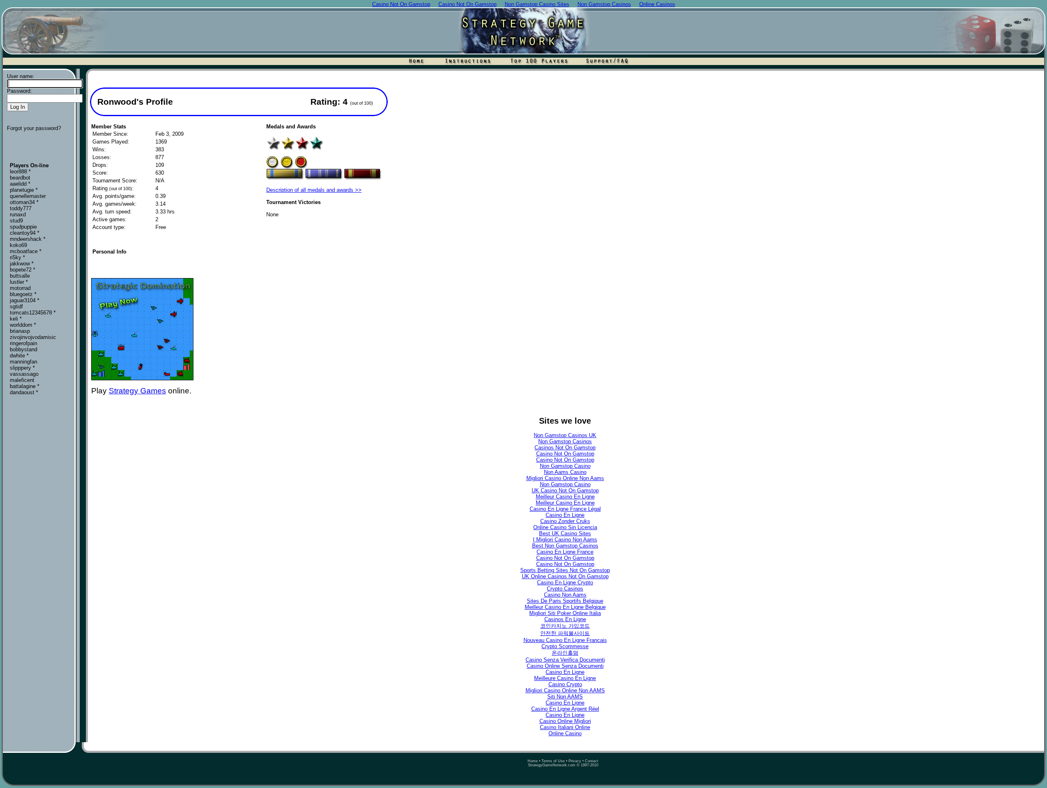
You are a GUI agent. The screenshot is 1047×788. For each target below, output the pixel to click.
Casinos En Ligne (565, 619)
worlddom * (23, 325)
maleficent (22, 380)
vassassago (24, 374)
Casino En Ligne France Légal (565, 509)
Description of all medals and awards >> (314, 190)
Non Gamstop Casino (565, 466)
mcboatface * (25, 251)
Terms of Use (553, 761)
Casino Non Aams (565, 595)
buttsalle (20, 276)
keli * (16, 319)
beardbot (20, 178)
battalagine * (24, 386)
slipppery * (22, 368)
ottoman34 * (24, 202)
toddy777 (20, 208)
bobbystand (23, 349)
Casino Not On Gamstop (565, 454)
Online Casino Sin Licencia (565, 527)
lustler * (19, 282)
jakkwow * (22, 263)
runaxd (18, 214)
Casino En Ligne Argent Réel (565, 709)
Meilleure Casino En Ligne (565, 678)
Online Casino (565, 733)
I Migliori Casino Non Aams (565, 540)
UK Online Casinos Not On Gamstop (565, 576)
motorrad (20, 288)
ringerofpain (23, 343)
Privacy (574, 761)
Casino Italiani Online (565, 727)
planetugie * (24, 190)
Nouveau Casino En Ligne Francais (565, 640)
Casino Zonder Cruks (565, 521)
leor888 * (20, 171)
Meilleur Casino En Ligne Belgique (565, 607)
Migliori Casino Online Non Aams (565, 478)
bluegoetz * (23, 294)
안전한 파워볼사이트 (565, 633)
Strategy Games (137, 390)
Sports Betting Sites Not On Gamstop (565, 570)
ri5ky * (17, 257)
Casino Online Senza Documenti (565, 666)
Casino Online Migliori (565, 721)
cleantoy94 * (24, 233)
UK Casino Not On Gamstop (565, 490)
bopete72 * (22, 270)
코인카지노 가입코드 (565, 626)
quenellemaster (28, 196)
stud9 (16, 221)
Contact (591, 761)
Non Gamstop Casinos (565, 441)
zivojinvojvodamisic (33, 337)
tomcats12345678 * (33, 313)
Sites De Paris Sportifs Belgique (565, 601)
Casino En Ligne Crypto (565, 582)
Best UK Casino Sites (565, 533)
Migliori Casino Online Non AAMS (565, 690)
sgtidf (16, 306)
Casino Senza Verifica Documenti (565, 660)
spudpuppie (23, 227)
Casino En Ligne (565, 515)
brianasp (20, 331)
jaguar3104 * (24, 300)
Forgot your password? (34, 128)
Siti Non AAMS (565, 697)
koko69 (18, 245)
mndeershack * (27, 239)
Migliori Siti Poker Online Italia (565, 613)
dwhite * (19, 355)
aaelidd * (20, 184)
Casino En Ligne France (565, 552)
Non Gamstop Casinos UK (565, 435)
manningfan (23, 362)
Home (533, 761)
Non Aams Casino (565, 472)
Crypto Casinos (565, 589)
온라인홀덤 (565, 653)
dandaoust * (24, 392)
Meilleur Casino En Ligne (565, 497)
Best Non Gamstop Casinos (565, 546)
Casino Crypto (565, 684)
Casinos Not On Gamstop (565, 448)
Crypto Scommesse (565, 646)
